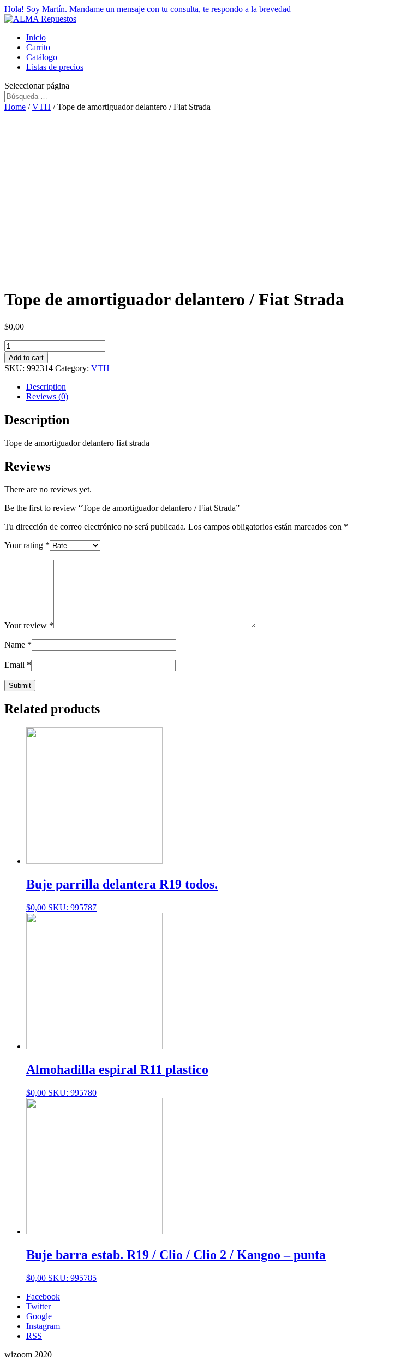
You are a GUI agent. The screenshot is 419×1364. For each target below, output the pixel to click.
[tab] (220, 387)
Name (18, 644)
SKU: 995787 (122, 894)
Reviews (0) (47, 396)
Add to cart (26, 358)
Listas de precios (54, 67)
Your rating (27, 545)
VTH (41, 106)
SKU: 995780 (117, 1079)
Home (15, 106)
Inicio (36, 37)
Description (46, 386)
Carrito (38, 47)
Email (17, 664)
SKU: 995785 (176, 1265)
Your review (28, 625)
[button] (209, 9)
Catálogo (41, 57)
